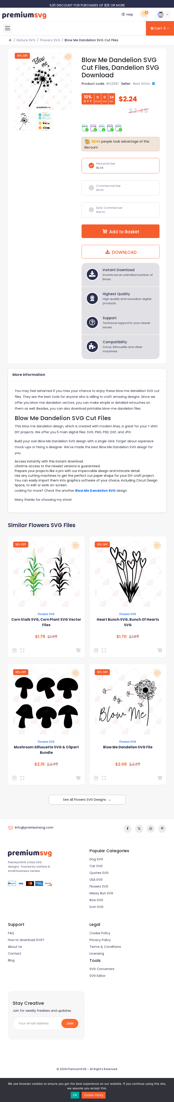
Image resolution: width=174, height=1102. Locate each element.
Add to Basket (124, 232)
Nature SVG (26, 40)
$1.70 (121, 636)
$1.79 (40, 636)
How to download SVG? (26, 940)
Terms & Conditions (105, 946)
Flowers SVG (50, 40)
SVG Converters (101, 969)
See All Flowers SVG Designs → (87, 799)
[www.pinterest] (162, 829)
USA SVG (96, 879)
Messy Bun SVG (101, 893)
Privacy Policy (100, 940)
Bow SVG (96, 900)
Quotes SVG (99, 873)
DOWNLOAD (124, 252)
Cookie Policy (99, 933)
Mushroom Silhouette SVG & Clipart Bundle (46, 750)
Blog (11, 960)
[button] (163, 14)
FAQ (11, 933)
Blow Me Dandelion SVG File (127, 747)
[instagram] (151, 829)
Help (129, 14)
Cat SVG (96, 866)
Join (69, 1023)
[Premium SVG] (15, 650)
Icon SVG (96, 907)
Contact (14, 953)
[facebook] (127, 829)
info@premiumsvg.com (34, 827)
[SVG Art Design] (15, 778)
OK (75, 1095)
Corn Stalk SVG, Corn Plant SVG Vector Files (46, 622)
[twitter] (139, 829)
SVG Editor (97, 975)
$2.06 (121, 764)
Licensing (96, 953)
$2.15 (39, 764)
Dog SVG (96, 859)
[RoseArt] (97, 778)
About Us (15, 946)
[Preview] (23, 650)
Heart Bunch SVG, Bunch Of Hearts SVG (128, 622)
